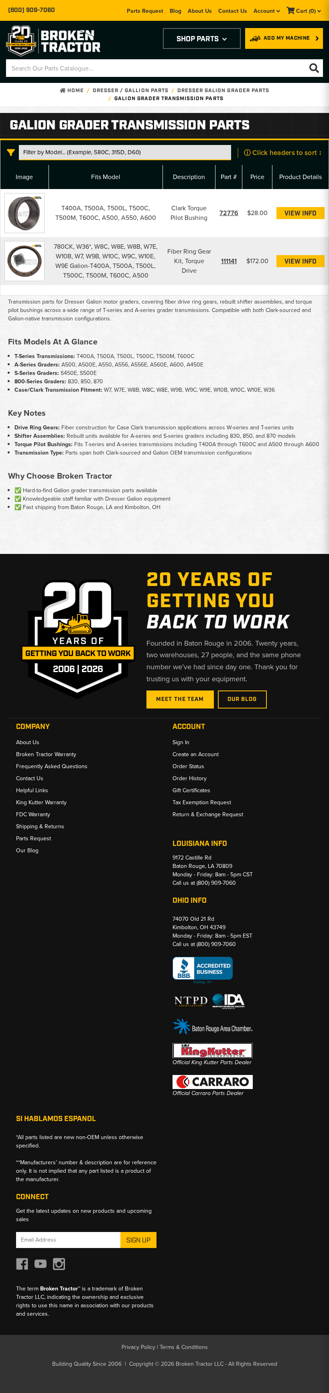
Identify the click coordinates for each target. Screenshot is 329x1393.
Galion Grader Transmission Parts (168, 98)
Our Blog (242, 699)
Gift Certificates (191, 790)
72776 (228, 212)
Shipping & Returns (40, 826)
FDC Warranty (33, 814)
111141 (229, 261)
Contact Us (232, 11)
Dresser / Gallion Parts (131, 90)
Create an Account (196, 754)
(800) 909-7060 (31, 10)
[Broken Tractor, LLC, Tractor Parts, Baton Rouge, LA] (203, 970)
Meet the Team (180, 699)
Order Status (188, 766)
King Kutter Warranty (41, 802)
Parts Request (145, 11)
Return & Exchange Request (208, 814)
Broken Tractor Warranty (46, 754)
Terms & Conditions (184, 1347)
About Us (200, 11)
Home (75, 90)
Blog (175, 11)
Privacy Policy (138, 1347)
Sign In (181, 742)
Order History (190, 778)
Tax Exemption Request (202, 802)
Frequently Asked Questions (51, 766)
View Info (300, 213)
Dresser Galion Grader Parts (223, 90)
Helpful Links (32, 790)
